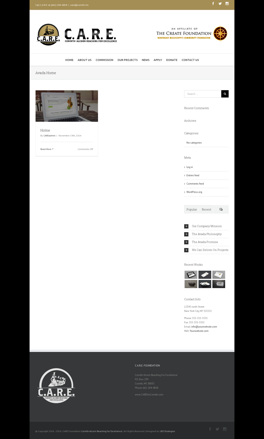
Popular (192, 209)
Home (45, 130)
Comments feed (195, 183)
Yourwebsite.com (199, 331)
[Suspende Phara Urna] (218, 284)
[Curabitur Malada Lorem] (204, 284)
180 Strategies (167, 431)
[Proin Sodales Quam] (218, 274)
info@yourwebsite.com (204, 326)
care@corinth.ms (79, 4)
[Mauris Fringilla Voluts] (204, 274)
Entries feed (193, 175)
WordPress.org (194, 192)
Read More (45, 149)
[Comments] (221, 209)
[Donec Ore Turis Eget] (191, 274)
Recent (206, 209)
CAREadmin (49, 135)
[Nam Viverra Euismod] (191, 284)
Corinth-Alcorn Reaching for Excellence (101, 431)
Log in (190, 167)
